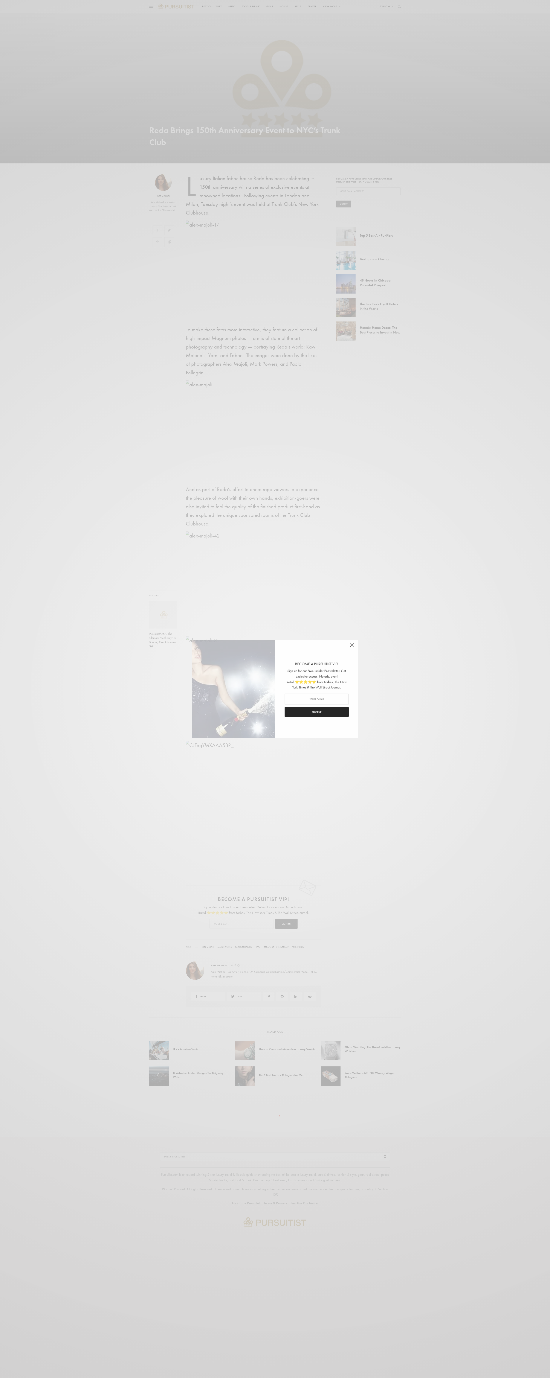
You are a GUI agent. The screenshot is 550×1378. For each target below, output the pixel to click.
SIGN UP (317, 712)
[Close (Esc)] (352, 646)
